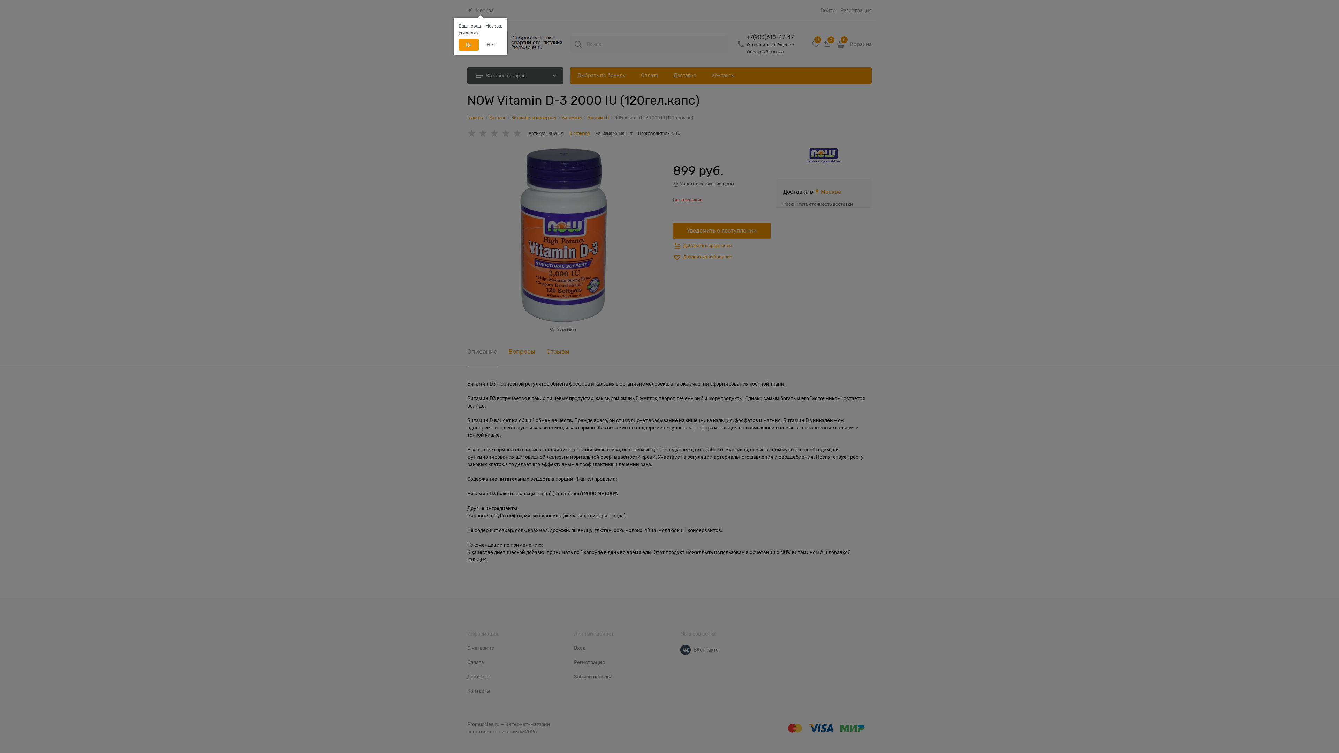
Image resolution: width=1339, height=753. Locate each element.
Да (469, 44)
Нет (491, 44)
